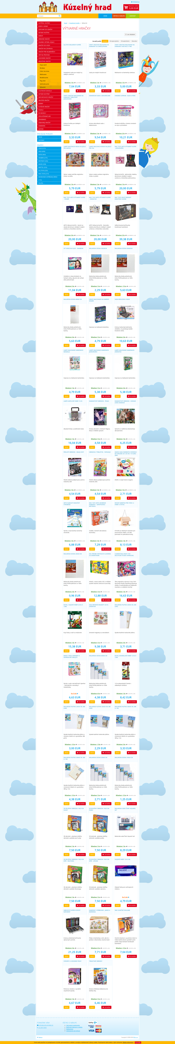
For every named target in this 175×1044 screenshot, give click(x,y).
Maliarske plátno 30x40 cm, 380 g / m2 (74, 758)
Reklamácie (69, 1029)
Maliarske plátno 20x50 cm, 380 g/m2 (125, 605)
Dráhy (40, 36)
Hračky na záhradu (45, 48)
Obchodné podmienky (73, 1025)
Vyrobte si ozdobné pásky (72, 961)
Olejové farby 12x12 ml (122, 859)
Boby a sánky (43, 26)
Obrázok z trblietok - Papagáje (100, 452)
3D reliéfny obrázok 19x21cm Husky (74, 809)
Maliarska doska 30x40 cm (98, 757)
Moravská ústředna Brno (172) (47, 178)
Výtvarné (42, 87)
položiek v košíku (133, 7)
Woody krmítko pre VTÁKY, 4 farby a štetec (124, 503)
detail (66, 91)
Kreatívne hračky (74, 23)
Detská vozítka (43, 33)
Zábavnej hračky (44, 123)
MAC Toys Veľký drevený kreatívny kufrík (123, 198)
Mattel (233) (42, 167)
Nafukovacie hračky (45, 97)
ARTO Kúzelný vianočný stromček (72, 503)
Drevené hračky (44, 39)
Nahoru (40, 1037)
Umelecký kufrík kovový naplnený (72, 911)
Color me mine (44, 71)
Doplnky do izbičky (45, 29)
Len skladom (131, 34)
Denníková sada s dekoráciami (99, 95)
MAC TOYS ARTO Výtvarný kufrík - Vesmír (74, 198)
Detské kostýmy (44, 94)
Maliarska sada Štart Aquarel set (125, 809)
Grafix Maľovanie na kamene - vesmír (99, 300)
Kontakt (133, 16)
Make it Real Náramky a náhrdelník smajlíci (72, 656)
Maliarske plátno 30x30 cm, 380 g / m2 (125, 707)
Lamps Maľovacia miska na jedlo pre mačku (75, 147)
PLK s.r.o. (135, 1037)
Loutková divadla (45, 91)
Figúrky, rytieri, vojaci (46, 42)
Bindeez (42, 68)
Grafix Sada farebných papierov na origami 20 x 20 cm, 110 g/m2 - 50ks (126, 453)
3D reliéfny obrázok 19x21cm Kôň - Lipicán (99, 860)
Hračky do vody (44, 45)
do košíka (82, 91)
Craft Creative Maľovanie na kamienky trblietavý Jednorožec (73, 97)
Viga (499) (41, 151)
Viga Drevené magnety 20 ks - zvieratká (99, 605)
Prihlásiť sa (136, 2)
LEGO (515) (42, 148)
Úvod (105, 16)
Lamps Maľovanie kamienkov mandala (73, 351)
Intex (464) (42, 154)
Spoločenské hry (44, 116)
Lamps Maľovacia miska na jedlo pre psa (100, 147)
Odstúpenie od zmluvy (73, 1031)
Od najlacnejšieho (114, 41)
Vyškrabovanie (44, 84)
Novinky (41, 140)
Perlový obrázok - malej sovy (74, 452)
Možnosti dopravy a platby (74, 1027)
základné (105, 41)
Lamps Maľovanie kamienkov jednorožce (99, 351)
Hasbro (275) (42, 158)
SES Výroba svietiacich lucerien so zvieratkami (100, 554)
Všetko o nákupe (119, 16)
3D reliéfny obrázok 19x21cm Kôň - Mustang (74, 860)
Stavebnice (42, 119)
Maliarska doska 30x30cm (98, 248)
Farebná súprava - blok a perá (125, 95)
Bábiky (40, 103)
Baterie (40, 129)
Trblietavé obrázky (95, 961)
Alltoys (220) (43, 170)
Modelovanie (44, 77)
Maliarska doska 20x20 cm (73, 554)
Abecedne (134, 41)
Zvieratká (41, 126)
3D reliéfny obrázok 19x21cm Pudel (99, 809)
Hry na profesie (44, 55)
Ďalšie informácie (128, 1042)
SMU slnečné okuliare (122, 910)
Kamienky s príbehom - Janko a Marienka (99, 911)
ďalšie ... (41, 183)
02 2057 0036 (43, 1027)
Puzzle (40, 110)
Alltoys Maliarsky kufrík (72, 45)
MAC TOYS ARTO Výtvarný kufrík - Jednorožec (125, 147)
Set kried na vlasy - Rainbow (73, 248)
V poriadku (138, 1042)
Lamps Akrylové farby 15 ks (73, 401)
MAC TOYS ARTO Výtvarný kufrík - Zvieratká (100, 198)
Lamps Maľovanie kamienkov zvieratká (124, 351)
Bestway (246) (43, 161)
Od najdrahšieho (125, 41)
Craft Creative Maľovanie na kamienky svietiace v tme (125, 45)
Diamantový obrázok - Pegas (99, 401)
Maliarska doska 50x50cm (123, 248)
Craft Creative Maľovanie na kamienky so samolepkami (99, 45)
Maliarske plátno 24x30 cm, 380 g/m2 (74, 707)
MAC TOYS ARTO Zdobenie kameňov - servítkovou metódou (97, 504)
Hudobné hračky (44, 58)
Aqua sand (43, 65)
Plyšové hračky (44, 107)
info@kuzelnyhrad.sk (46, 1025)
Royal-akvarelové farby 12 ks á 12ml (125, 656)
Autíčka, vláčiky (44, 23)
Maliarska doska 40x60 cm (73, 299)
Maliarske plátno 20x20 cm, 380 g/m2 (100, 707)
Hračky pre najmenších (46, 52)
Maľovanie (43, 74)
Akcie (40, 137)
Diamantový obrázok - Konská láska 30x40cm (125, 402)
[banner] (48, 6)
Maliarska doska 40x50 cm (98, 656)
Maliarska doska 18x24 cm (124, 757)
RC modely (42, 113)
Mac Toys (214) (43, 174)
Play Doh (42, 81)
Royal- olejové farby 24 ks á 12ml (73, 605)
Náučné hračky (43, 100)
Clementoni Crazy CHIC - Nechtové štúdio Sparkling (124, 554)
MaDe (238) (42, 164)
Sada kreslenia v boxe (122, 299)
